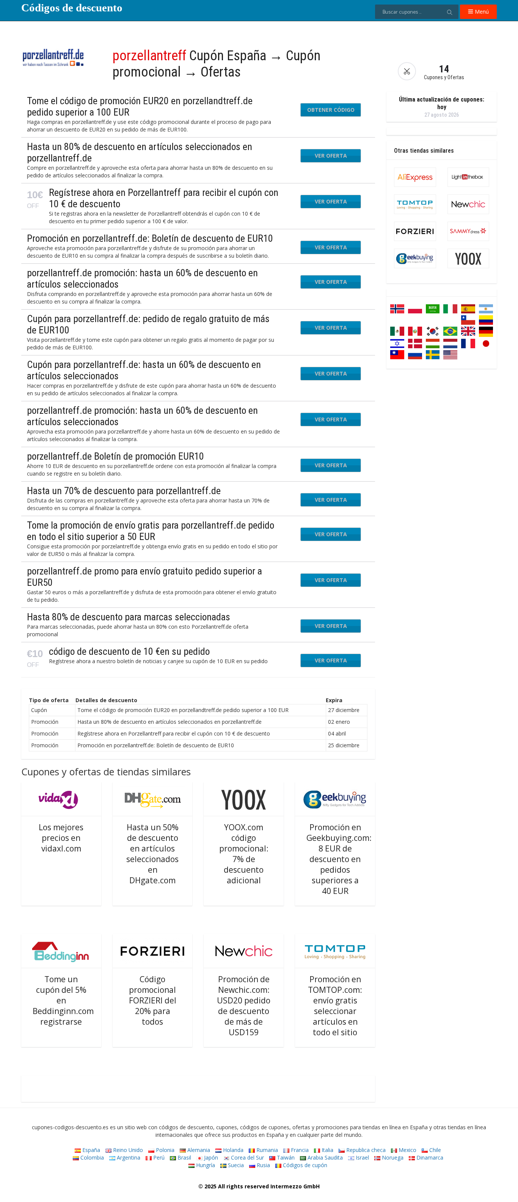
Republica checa (365, 1149)
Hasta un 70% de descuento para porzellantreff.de (124, 490)
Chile (434, 1149)
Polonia (164, 1149)
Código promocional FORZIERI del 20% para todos (152, 1000)
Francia (299, 1149)
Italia (326, 1149)
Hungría (205, 1165)
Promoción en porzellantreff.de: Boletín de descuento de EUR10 (150, 238)
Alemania (198, 1149)
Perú (158, 1157)
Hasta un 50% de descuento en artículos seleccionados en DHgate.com (152, 854)
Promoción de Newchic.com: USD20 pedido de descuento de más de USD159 (243, 1006)
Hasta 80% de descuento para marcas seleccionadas (128, 617)
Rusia (262, 1165)
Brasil (183, 1157)
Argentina (127, 1157)
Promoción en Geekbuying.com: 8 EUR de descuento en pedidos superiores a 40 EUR (339, 859)
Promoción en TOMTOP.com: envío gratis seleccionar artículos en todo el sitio (335, 1006)
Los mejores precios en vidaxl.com (61, 838)
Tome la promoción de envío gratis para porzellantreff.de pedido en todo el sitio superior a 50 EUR (150, 531)
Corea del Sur (246, 1157)
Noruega (391, 1157)
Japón (210, 1157)
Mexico (406, 1149)
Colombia (91, 1157)
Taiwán (285, 1157)
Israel (361, 1157)
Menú (481, 11)
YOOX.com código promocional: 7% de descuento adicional (243, 854)
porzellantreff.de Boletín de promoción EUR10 (115, 456)
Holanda (232, 1149)
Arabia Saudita (324, 1157)
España (90, 1149)
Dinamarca (429, 1157)
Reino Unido (127, 1149)
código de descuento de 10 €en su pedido (129, 651)
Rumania (266, 1149)
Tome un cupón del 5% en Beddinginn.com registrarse (63, 1000)
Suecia (235, 1165)
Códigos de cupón (304, 1165)
